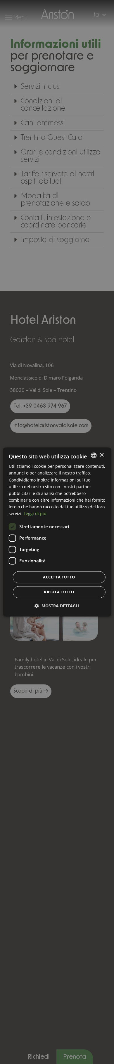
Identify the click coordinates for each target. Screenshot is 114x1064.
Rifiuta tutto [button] (59, 592)
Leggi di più (35, 513)
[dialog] (57, 531)
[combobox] (93, 455)
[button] (57, 606)
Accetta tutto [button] (59, 577)
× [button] (101, 455)
